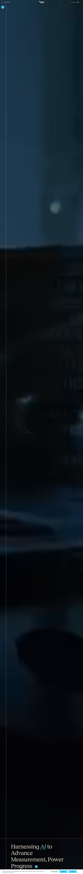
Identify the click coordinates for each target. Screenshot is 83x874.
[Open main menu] (2, 2)
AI (43, 846)
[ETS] (41, 2)
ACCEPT (72, 871)
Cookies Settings (54, 871)
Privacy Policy (6, 872)
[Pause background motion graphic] (2, 7)
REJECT (63, 871)
